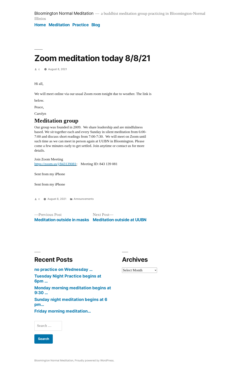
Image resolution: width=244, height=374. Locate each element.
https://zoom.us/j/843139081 (55, 164)
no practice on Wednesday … (63, 269)
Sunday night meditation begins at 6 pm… (70, 302)
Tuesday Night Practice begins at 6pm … (67, 278)
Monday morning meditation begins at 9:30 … (72, 290)
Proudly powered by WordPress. (94, 360)
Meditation (59, 24)
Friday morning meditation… (62, 311)
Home (40, 24)
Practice (80, 24)
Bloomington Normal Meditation (63, 13)
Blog (95, 24)
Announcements (84, 198)
